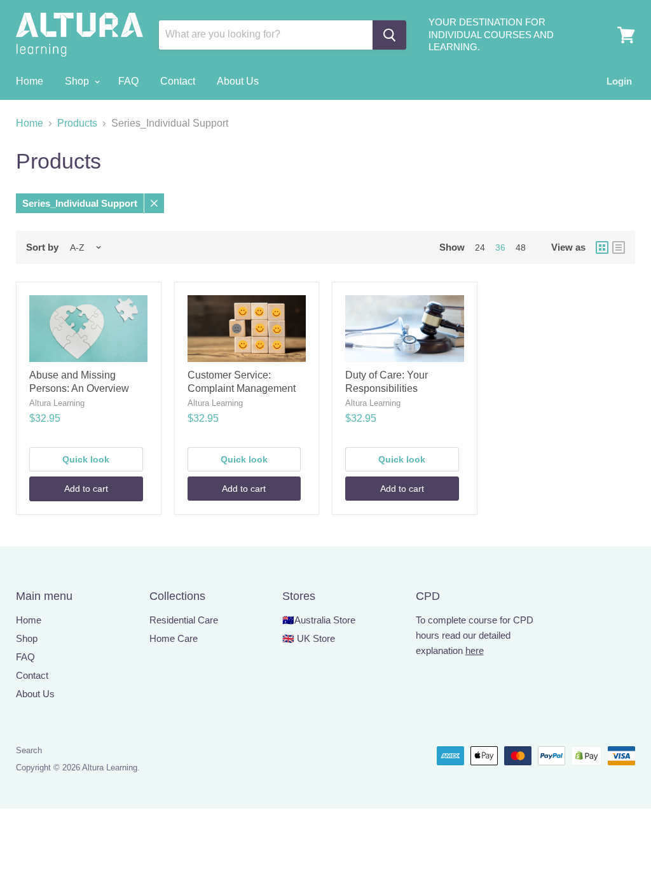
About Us (238, 81)
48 (521, 247)
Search (29, 750)
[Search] (389, 35)
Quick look (85, 459)
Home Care (173, 638)
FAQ (128, 81)
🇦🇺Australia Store (318, 620)
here (474, 650)
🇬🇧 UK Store (308, 638)
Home (29, 81)
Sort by (42, 247)
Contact (177, 81)
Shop (78, 81)
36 (500, 247)
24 (480, 247)
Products (77, 123)
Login (619, 81)
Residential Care (183, 620)
